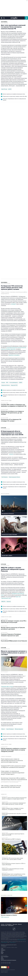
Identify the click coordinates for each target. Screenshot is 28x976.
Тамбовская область (6, 203)
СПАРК (2, 948)
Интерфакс (14, 18)
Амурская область (5, 385)
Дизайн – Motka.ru (4, 972)
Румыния (9, 601)
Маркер (2, 952)
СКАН (2, 957)
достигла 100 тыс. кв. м (12, 184)
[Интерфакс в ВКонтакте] (6, 963)
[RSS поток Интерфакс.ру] (8, 963)
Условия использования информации (8, 969)
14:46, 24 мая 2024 (4, 23)
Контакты (2, 924)
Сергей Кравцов (10, 729)
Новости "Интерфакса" (4, 956)
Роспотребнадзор (14, 382)
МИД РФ (3, 601)
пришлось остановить (14, 355)
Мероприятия (10, 925)
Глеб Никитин (4, 477)
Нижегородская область (14, 477)
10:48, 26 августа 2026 (5, 648)
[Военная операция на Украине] (14, 913)
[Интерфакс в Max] (9, 963)
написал (15, 154)
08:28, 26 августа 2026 (5, 283)
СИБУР (20, 382)
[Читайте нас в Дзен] (2, 963)
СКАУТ (2, 951)
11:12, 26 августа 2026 (5, 565)
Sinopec (3, 382)
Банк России (4, 89)
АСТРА (2, 953)
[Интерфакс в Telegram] (4, 963)
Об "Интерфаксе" (8, 924)
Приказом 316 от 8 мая (7, 686)
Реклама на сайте (4, 925)
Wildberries (14, 201)
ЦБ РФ (9, 89)
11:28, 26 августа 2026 (5, 109)
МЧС (7, 382)
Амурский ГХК (14, 385)
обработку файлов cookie (22, 939)
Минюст (3, 729)
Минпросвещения (19, 729)
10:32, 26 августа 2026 (5, 429)
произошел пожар (20, 181)
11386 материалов (5, 917)
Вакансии (20, 924)
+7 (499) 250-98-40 (4, 942)
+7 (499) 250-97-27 (13, 942)
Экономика (4, 21)
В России (3, 107)
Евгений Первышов (5, 201)
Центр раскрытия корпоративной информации (8, 960)
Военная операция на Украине (9, 915)
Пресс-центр (15, 924)
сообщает (13, 304)
